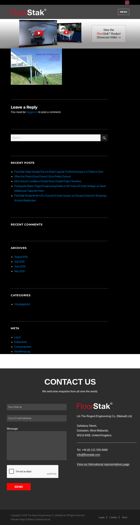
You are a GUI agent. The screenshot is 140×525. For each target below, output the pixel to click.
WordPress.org (22, 351)
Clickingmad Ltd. (43, 519)
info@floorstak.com (88, 454)
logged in (32, 112)
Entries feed (20, 342)
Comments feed (22, 346)
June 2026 (19, 266)
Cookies (113, 517)
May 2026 (19, 271)
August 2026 (21, 256)
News (124, 517)
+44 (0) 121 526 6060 (95, 449)
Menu (123, 11)
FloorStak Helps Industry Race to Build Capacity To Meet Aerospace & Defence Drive (58, 171)
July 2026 (19, 261)
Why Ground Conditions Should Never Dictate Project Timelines (47, 181)
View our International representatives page (103, 464)
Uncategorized (22, 304)
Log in (17, 337)
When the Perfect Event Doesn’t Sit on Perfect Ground (42, 176)
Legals (102, 517)
